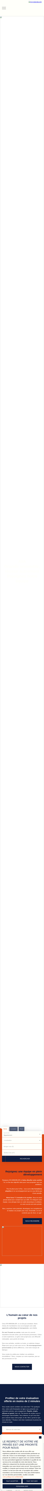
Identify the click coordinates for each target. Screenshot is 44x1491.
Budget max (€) (9, 1146)
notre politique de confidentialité (13, 1477)
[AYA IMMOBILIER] (36, 8)
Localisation (8, 1140)
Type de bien (6, 1132)
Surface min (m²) (9, 1152)
